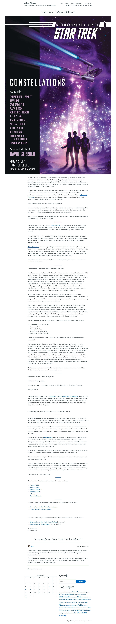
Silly (84, 607)
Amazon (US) (34, 485)
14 (49, 586)
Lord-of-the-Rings (82, 602)
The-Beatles (77, 610)
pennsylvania (74, 605)
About (67, 3)
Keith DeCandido (33, 247)
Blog (72, 3)
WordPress (88, 3)
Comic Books (70, 594)
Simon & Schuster (36, 496)
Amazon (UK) (34, 487)
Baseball (75, 592)
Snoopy (86, 607)
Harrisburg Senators (86, 599)
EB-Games (80, 597)
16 (25, 589)
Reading (85, 605)
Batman (80, 592)
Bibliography (79, 3)
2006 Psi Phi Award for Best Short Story (64, 396)
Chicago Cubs (87, 592)
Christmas (62, 594)
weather (71, 613)
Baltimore (70, 592)
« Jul (25, 597)
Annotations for (43, 507)
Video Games (86, 610)
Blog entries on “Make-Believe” (40, 524)
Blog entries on (43, 522)
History (61, 602)
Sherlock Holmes (72, 607)
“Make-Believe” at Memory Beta (40, 509)
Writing (62, 616)
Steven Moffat (70, 610)
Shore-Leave (79, 607)
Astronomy (61, 592)
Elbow (86, 597)
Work (84, 613)
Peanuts (70, 605)
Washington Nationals (64, 613)
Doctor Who (64, 597)
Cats (83, 592)
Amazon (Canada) (36, 489)
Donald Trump (73, 597)
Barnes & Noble (35, 491)
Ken (32, 546)
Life (75, 602)
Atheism (66, 592)
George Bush (71, 599)
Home (61, 3)
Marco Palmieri (56, 225)
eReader (32, 494)
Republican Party (63, 607)
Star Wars (65, 610)
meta (66, 605)
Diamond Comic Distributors (80, 594)
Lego (72, 602)
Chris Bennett (48, 437)
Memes (62, 605)
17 (30, 589)
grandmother (79, 599)
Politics (80, 605)
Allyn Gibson (30, 3)
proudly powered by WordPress (83, 621)
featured (64, 599)
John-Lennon (67, 602)
